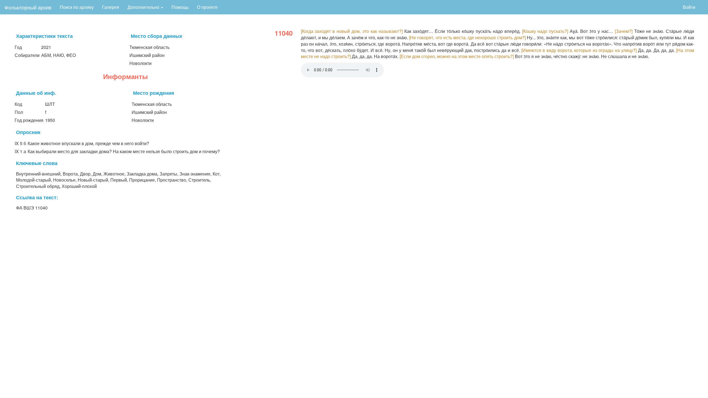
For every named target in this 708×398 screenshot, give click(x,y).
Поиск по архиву (77, 7)
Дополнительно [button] (143, 7)
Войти (689, 7)
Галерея (110, 7)
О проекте (207, 7)
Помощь (180, 7)
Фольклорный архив (27, 7)
